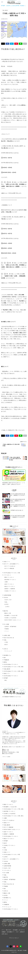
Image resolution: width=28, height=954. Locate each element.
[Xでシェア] (3, 44)
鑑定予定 (6, 610)
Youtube (6, 597)
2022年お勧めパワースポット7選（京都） (14, 666)
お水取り (7, 606)
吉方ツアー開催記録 (9, 568)
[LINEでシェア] (20, 44)
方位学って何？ (8, 599)
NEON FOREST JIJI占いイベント (13, 620)
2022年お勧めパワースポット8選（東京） (14, 671)
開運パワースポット (9, 577)
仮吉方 (6, 644)
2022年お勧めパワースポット (11, 664)
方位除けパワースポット (10, 591)
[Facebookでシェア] (7, 44)
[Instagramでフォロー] (14, 946)
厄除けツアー (7, 673)
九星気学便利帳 (7, 595)
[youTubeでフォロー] (17, 946)
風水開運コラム (7, 655)
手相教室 (7, 628)
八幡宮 (6, 581)
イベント (7, 631)
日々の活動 (6, 624)
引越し (6, 602)
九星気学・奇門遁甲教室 (10, 626)
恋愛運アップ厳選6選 (10, 588)
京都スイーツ (7, 561)
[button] (25, 44)
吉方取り (7, 604)
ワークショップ (8, 651)
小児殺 (6, 642)
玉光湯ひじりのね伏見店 (10, 617)
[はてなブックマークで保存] (12, 44)
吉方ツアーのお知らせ (10, 566)
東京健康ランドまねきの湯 (11, 615)
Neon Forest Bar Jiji (9, 637)
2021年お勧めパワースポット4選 (12, 572)
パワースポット (7, 575)
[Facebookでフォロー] (7, 946)
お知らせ (6, 648)
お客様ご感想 (7, 635)
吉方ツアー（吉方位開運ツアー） (12, 563)
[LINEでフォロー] (21, 946)
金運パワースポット (9, 584)
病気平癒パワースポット (10, 579)
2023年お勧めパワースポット (11, 675)
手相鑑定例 (6, 659)
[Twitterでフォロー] (11, 946)
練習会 (5, 662)
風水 (5, 657)
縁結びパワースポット (10, 586)
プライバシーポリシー (14, 937)
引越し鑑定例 (5, 10)
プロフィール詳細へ (6, 756)
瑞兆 (6, 680)
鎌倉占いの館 (8, 613)
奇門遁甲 (6, 678)
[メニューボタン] (2, 2)
